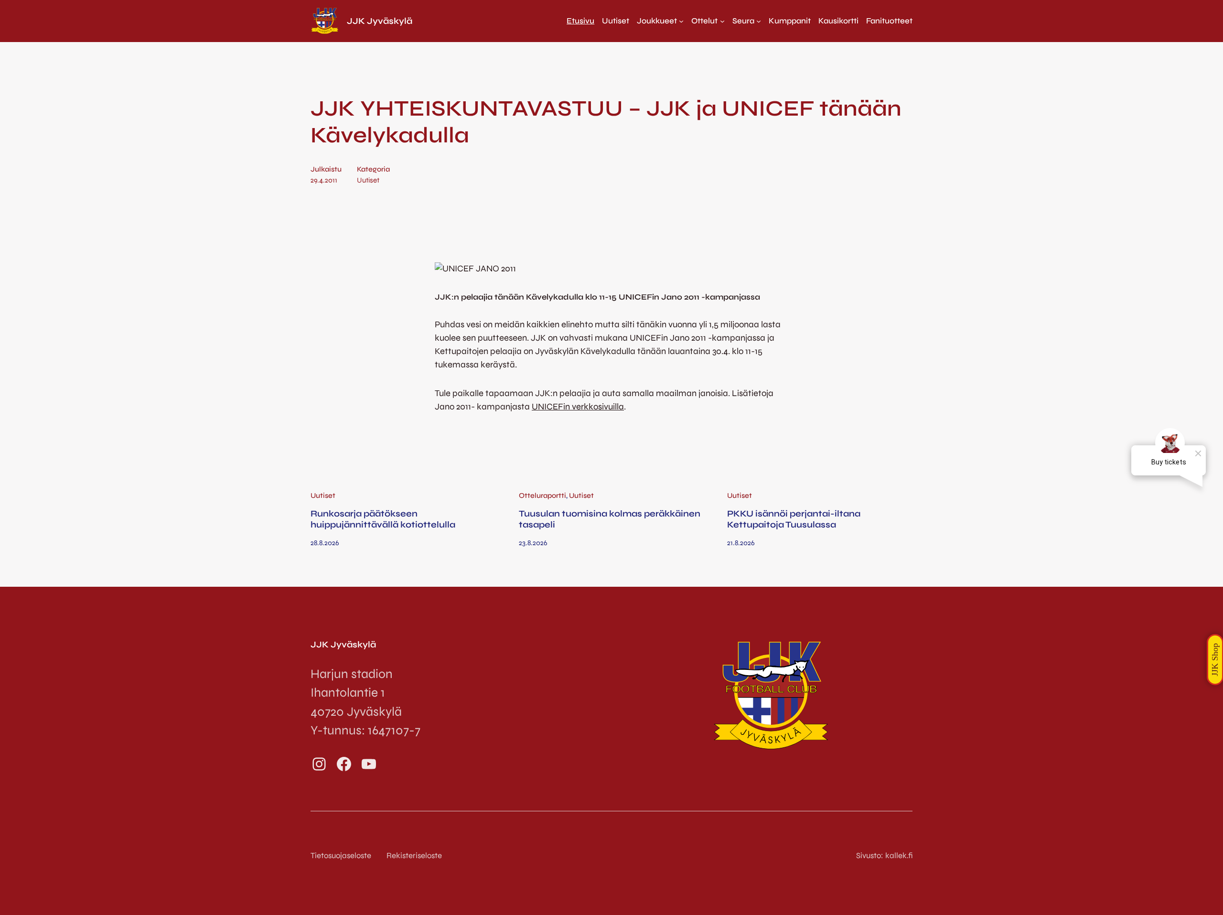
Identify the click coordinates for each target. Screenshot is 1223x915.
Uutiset (368, 180)
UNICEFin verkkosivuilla (578, 406)
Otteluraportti (542, 495)
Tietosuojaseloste (341, 855)
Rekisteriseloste (414, 855)
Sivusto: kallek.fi (884, 855)
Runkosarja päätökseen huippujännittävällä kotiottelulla (383, 518)
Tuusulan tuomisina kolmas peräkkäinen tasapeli (609, 518)
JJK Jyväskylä (379, 21)
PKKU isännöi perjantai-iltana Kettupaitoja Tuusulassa (793, 518)
